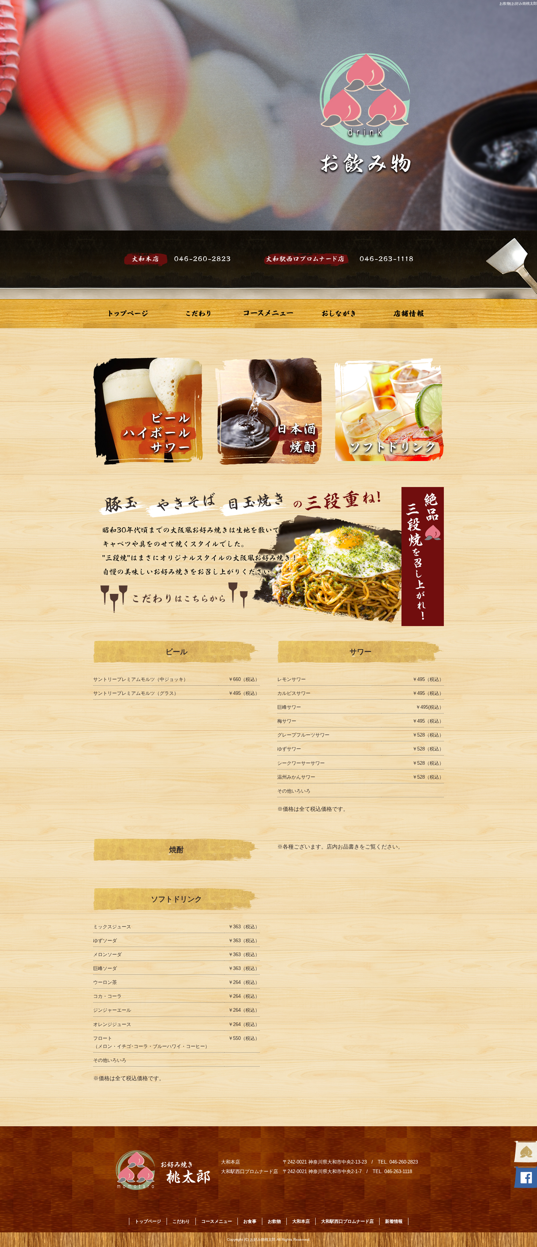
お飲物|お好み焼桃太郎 (518, 3)
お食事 (249, 1221)
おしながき (339, 313)
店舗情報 (409, 313)
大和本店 (301, 1221)
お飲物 (274, 1221)
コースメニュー (268, 313)
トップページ (128, 313)
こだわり (198, 313)
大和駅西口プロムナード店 (347, 1221)
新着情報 (394, 1221)
